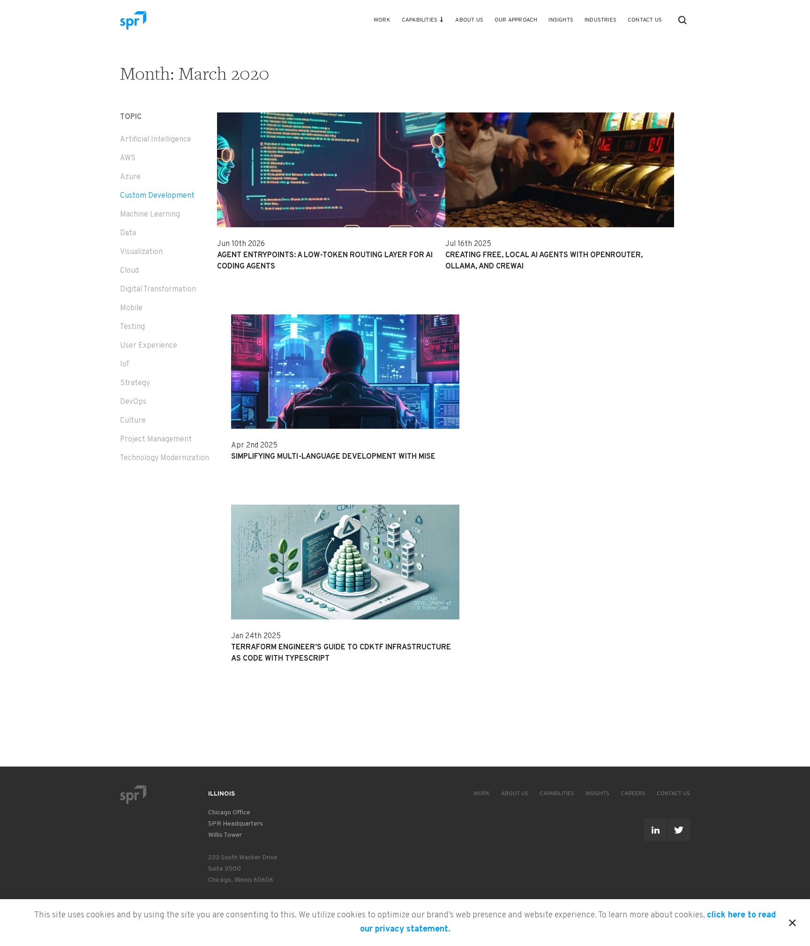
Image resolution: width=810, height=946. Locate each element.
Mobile (131, 308)
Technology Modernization (164, 458)
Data (128, 233)
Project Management (156, 439)
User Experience (148, 345)
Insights (560, 20)
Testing (132, 327)
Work (382, 20)
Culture (133, 420)
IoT (125, 364)
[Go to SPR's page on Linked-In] (655, 830)
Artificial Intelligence (155, 139)
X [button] (792, 921)
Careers (633, 793)
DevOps (133, 402)
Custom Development (157, 196)
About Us (469, 20)
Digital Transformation (158, 289)
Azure (130, 177)
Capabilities (419, 20)
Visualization (141, 252)
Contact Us (645, 20)
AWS (127, 158)
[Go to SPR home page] (133, 794)
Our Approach (516, 20)
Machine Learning (150, 214)
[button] (682, 20)
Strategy (135, 383)
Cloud (129, 271)
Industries (600, 20)
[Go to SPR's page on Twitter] (679, 830)
